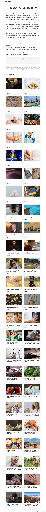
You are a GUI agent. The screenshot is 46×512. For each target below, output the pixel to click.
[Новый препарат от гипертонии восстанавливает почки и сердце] (32, 320)
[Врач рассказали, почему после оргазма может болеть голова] (14, 320)
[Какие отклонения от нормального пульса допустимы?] (14, 464)
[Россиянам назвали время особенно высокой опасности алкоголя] (32, 446)
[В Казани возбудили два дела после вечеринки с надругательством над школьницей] (14, 212)
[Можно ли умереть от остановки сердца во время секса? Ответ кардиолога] (14, 122)
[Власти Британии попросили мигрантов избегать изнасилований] (32, 230)
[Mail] (3, 1)
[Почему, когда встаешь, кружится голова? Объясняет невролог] (14, 176)
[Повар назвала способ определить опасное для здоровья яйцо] (14, 140)
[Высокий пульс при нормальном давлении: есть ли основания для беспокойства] (14, 284)
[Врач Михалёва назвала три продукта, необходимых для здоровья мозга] (32, 428)
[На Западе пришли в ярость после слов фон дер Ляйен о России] (14, 158)
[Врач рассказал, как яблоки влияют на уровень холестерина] (32, 122)
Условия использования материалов (30, 511)
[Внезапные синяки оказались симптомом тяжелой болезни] (32, 482)
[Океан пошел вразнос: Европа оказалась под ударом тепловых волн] (32, 212)
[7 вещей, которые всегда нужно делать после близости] (14, 266)
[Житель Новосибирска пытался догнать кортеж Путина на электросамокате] (32, 266)
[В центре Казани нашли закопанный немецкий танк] (32, 176)
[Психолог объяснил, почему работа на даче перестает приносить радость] (32, 464)
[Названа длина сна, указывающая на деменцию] (14, 86)
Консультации (9, 4)
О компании (5, 511)
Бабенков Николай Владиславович (19, 43)
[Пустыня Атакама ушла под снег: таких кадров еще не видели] (32, 500)
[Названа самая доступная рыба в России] (32, 356)
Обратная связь (39, 511)
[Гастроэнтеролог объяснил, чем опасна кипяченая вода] (14, 356)
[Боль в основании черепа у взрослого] (14, 500)
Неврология (15, 4)
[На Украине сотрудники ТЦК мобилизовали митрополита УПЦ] (32, 194)
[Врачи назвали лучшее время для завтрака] (14, 446)
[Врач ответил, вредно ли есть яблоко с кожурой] (14, 392)
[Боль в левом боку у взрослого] (32, 392)
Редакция (21, 511)
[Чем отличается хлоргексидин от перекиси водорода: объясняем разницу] (32, 410)
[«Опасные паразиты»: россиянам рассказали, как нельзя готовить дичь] (14, 482)
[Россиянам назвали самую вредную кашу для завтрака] (14, 374)
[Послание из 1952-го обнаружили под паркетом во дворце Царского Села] (14, 104)
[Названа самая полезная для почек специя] (14, 428)
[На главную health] (7, 1)
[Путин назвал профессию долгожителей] (14, 230)
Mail (1, 511)
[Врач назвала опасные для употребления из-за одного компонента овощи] (32, 374)
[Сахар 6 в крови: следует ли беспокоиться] (32, 140)
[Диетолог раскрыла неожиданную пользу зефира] (14, 194)
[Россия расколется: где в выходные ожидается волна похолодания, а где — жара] (32, 284)
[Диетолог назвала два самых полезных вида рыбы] (32, 86)
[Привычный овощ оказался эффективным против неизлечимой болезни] (14, 338)
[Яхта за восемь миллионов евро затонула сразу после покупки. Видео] (32, 104)
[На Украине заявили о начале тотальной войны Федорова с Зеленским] (14, 248)
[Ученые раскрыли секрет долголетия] (14, 410)
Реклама (9, 511)
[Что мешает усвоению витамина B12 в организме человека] (14, 302)
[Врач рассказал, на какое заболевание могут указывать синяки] (32, 302)
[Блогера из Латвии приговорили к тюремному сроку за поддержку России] (32, 338)
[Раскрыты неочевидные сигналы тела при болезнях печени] (32, 158)
